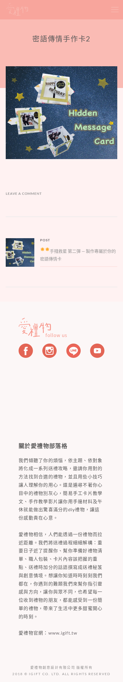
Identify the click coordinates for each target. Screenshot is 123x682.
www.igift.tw (63, 632)
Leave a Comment (24, 193)
